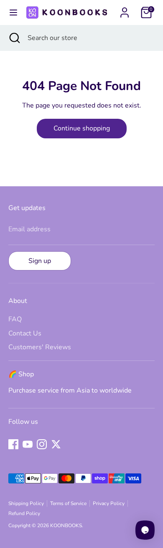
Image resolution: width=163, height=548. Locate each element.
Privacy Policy (109, 503)
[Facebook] (13, 444)
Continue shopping (81, 128)
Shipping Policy (26, 503)
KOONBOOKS (66, 525)
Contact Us (24, 333)
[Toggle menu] (12, 12)
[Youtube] (28, 444)
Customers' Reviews (39, 347)
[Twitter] (56, 444)
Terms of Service (68, 503)
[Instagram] (42, 444)
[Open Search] (13, 38)
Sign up (39, 260)
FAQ (15, 319)
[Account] (124, 9)
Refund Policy (24, 513)
